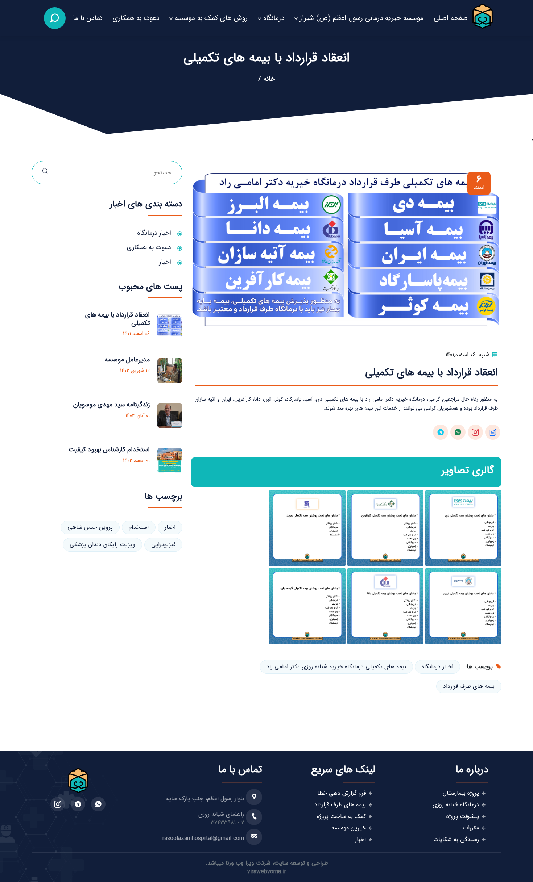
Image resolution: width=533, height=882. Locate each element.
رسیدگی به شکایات (456, 839)
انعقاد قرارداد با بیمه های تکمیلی (117, 319)
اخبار (165, 262)
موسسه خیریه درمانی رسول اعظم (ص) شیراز (361, 18)
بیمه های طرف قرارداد (469, 686)
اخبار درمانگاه (437, 666)
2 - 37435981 (227, 822)
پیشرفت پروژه (462, 816)
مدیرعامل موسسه (127, 360)
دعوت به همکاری (136, 18)
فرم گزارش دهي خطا (341, 793)
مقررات (471, 828)
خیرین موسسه (348, 828)
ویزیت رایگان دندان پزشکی (102, 544)
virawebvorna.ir (266, 871)
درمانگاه (273, 18)
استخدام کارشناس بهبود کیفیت (109, 449)
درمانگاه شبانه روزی (456, 805)
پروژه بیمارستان (461, 793)
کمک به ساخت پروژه (341, 816)
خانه (269, 79)
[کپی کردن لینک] (492, 432)
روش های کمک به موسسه (211, 18)
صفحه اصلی (451, 18)
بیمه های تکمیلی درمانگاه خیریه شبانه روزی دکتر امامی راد (336, 666)
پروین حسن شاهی (90, 527)
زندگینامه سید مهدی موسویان (111, 405)
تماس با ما (88, 18)
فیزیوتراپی (163, 544)
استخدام (139, 527)
